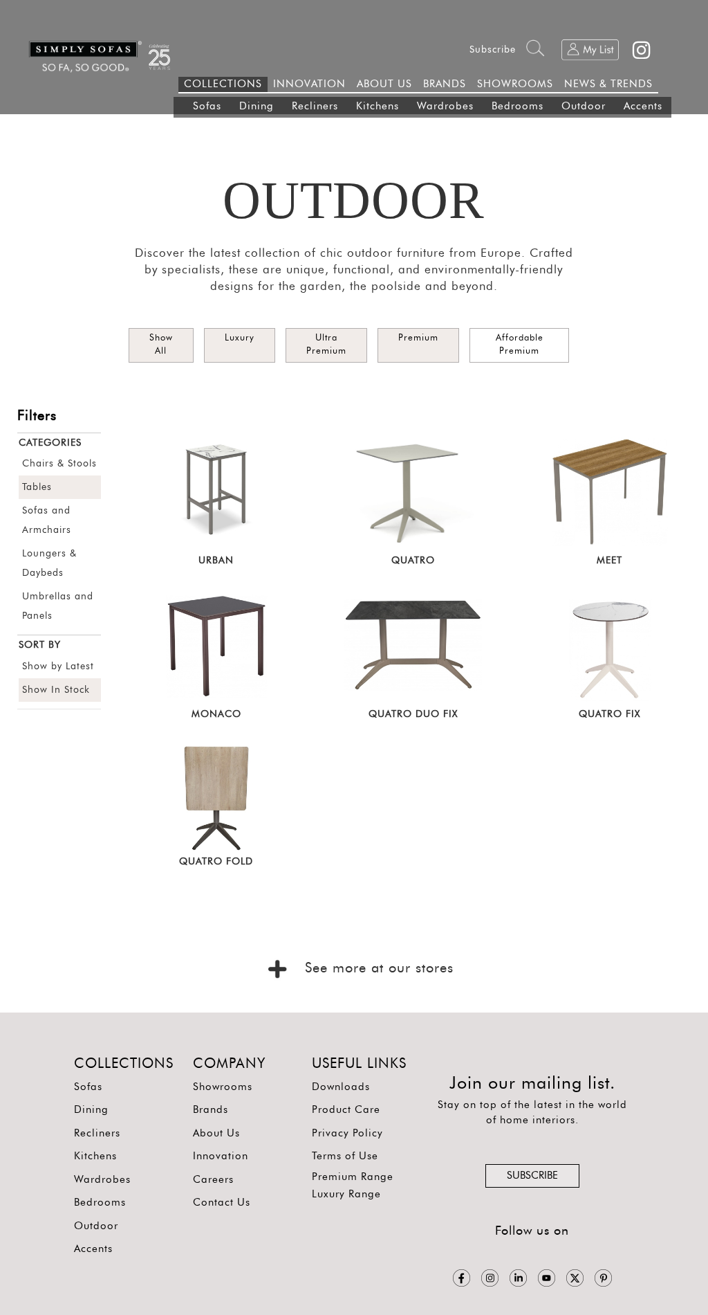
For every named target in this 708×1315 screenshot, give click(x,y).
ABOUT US (384, 84)
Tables (37, 487)
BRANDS (444, 84)
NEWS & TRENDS (608, 84)
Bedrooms (517, 106)
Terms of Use (345, 1156)
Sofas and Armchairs (46, 520)
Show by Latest (58, 666)
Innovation (220, 1156)
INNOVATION (309, 84)
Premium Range (352, 1177)
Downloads (341, 1087)
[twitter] (575, 1277)
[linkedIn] (518, 1277)
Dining (256, 106)
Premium (418, 338)
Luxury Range (346, 1194)
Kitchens (377, 106)
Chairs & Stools (59, 464)
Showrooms (222, 1087)
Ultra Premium (326, 345)
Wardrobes (445, 106)
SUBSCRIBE (532, 1175)
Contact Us (221, 1202)
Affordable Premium (519, 345)
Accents (643, 106)
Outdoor (583, 106)
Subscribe (492, 50)
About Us (216, 1133)
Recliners (315, 106)
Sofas (207, 106)
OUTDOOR (354, 200)
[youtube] (546, 1277)
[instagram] (490, 1277)
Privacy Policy (347, 1133)
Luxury (239, 338)
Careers (213, 1180)
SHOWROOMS (515, 84)
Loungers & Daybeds (49, 563)
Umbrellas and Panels (57, 606)
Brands (210, 1110)
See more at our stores (376, 968)
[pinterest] (603, 1277)
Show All (161, 345)
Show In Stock (56, 690)
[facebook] (461, 1277)
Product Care (346, 1110)
